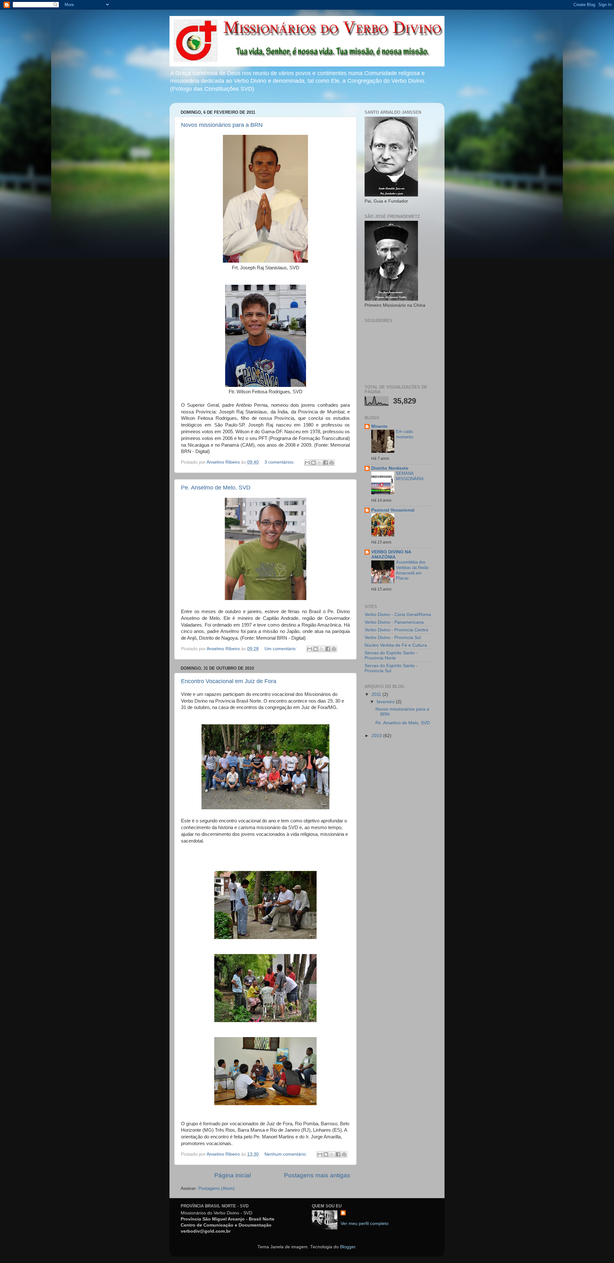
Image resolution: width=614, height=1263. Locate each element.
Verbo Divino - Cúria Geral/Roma (398, 614)
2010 (377, 735)
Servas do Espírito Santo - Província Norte (391, 655)
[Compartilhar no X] (319, 462)
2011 (377, 694)
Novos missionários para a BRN (222, 125)
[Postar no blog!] (313, 462)
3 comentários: (280, 462)
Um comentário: (281, 648)
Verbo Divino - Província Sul (393, 637)
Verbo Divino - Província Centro (396, 630)
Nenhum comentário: (286, 1154)
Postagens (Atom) (216, 1188)
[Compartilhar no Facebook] (325, 462)
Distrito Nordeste (389, 468)
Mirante (379, 426)
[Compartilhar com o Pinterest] (331, 462)
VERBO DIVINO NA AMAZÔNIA (391, 554)
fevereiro (386, 701)
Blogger (347, 1246)
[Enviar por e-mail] (307, 462)
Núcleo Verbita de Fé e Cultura (396, 645)
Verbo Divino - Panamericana (394, 622)
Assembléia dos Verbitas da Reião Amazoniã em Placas (412, 570)
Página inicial (232, 1175)
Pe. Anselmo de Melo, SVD (215, 487)
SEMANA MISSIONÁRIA (410, 476)
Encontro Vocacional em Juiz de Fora (228, 681)
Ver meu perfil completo (365, 1223)
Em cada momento (404, 434)
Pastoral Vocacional (392, 510)
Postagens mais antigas (317, 1175)
